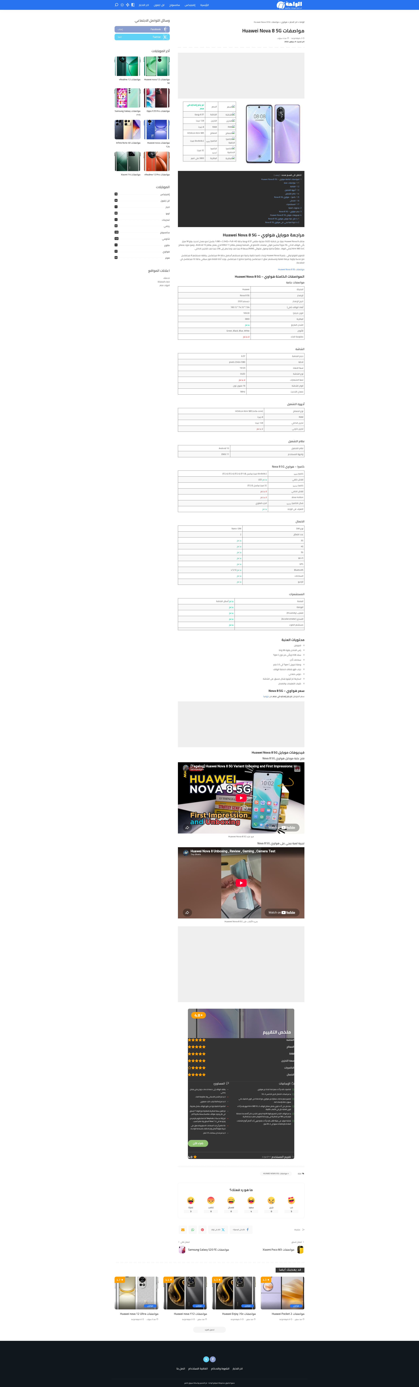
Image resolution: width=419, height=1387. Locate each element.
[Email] (183, 1230)
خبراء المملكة (164, 282)
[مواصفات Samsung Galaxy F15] (127, 98)
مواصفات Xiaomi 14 (130, 174)
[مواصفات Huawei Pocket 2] (283, 1293)
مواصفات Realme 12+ (129, 79)
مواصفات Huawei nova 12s (158, 145)
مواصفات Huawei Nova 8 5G (291, 269)
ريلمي (167, 226)
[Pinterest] (202, 1230)
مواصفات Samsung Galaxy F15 (127, 113)
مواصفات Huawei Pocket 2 (288, 1313)
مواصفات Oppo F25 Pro (158, 111)
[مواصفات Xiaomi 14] (127, 161)
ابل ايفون (165, 201)
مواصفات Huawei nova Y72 (190, 1313)
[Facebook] (142, 29)
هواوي (166, 252)
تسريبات (166, 220)
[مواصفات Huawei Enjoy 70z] (234, 1293)
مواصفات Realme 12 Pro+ (157, 174)
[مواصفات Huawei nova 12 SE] (157, 66)
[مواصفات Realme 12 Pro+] (157, 161)
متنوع (167, 245)
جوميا (266, 696)
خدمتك (166, 278)
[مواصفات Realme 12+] (127, 66)
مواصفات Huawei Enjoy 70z (239, 1313)
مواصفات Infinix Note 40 (128, 143)
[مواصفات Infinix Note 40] (127, 129)
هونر (167, 258)
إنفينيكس (165, 194)
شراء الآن (198, 1143)
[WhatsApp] (193, 1230)
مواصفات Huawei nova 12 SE (157, 81)
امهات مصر (165, 285)
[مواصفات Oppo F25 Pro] (157, 98)
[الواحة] (289, 5)
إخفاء (277, 175)
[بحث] (116, 5)
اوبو (168, 213)
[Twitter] (142, 37)
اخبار (168, 207)
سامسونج (165, 232)
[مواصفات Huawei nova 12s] (157, 129)
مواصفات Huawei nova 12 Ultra (139, 1313)
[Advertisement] (241, 76)
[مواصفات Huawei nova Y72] (185, 1293)
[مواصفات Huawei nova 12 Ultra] (136, 1293)
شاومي (166, 239)
